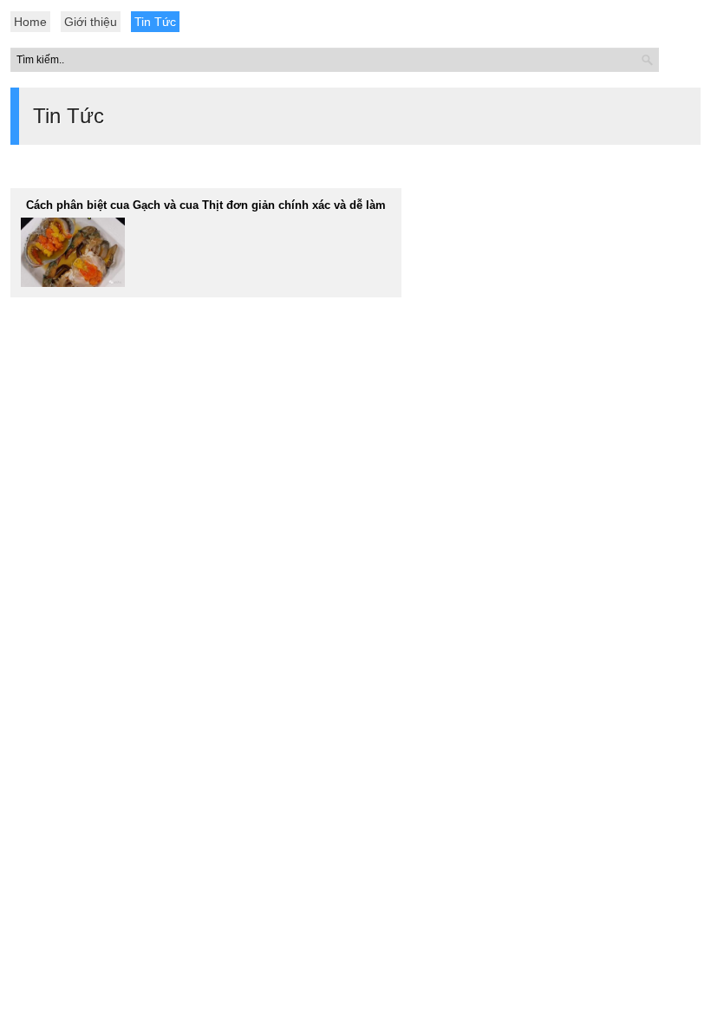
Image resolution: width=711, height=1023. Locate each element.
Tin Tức (155, 22)
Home (30, 22)
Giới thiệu (90, 22)
